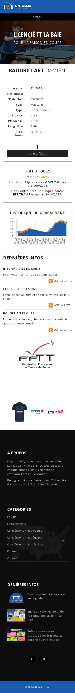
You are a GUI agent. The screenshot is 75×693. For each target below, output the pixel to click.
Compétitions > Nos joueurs (24, 530)
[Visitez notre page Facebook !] (31, 659)
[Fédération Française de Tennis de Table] (37, 354)
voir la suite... (63, 281)
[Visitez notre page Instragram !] (43, 659)
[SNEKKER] (19, 412)
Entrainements (16, 524)
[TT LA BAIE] (16, 4)
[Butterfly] (55, 412)
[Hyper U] (37, 412)
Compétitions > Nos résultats (25, 544)
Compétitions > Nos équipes (25, 537)
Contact (12, 558)
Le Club (11, 517)
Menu (37, 17)
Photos (11, 551)
